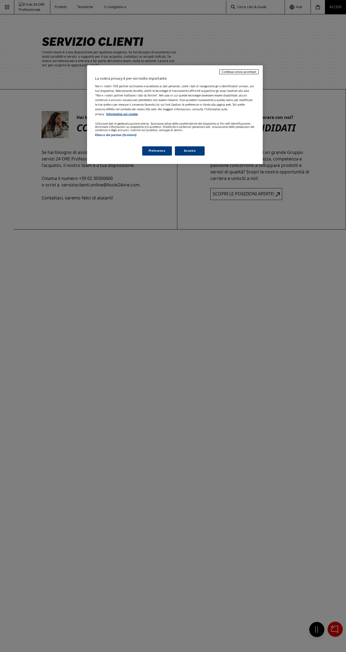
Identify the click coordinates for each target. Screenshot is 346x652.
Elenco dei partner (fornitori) (116, 135)
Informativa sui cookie (122, 114)
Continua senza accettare (239, 71)
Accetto (190, 150)
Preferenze (157, 150)
